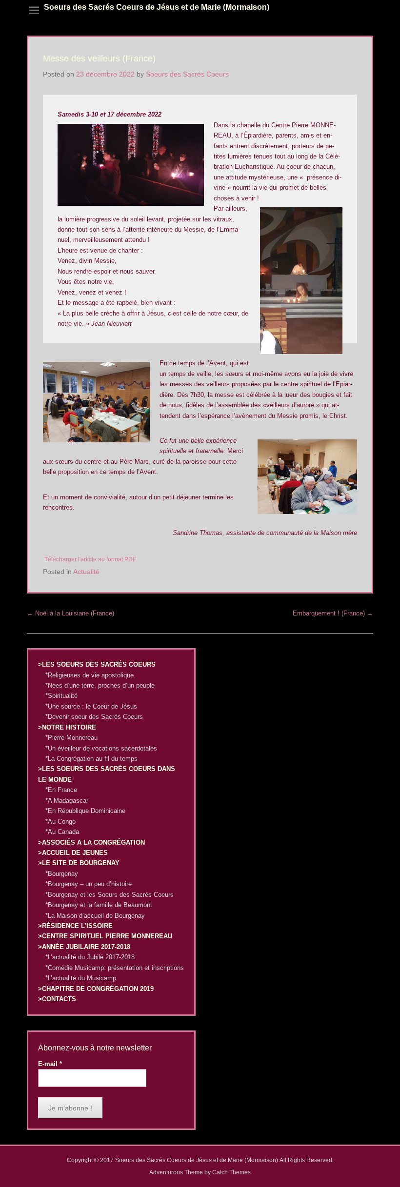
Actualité (86, 571)
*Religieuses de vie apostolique (89, 675)
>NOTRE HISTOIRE (67, 727)
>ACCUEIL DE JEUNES (73, 852)
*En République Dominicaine (85, 810)
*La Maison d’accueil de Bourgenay (95, 915)
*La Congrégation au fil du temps (91, 758)
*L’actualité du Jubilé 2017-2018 (90, 957)
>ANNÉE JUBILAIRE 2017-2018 (84, 946)
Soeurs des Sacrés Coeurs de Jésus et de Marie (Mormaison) (156, 7)
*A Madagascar (66, 800)
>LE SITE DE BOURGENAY (79, 863)
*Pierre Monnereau (71, 737)
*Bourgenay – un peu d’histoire (88, 884)
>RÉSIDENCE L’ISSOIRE (75, 926)
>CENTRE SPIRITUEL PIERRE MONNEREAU (105, 936)
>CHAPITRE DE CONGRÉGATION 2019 (96, 988)
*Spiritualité (61, 695)
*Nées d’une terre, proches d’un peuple (100, 685)
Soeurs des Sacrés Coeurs (187, 74)
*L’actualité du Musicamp (80, 978)
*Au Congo (60, 821)
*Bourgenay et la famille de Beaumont (98, 905)
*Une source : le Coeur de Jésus (91, 706)
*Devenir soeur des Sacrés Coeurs (94, 716)
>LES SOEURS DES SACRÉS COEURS (97, 664)
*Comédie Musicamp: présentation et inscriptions (114, 967)
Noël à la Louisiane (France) (70, 613)
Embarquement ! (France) (333, 613)
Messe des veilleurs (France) (99, 58)
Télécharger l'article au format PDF (90, 559)
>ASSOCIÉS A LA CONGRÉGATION (91, 842)
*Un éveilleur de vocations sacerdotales (101, 748)
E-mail (50, 1064)
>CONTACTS (57, 999)
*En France (61, 789)
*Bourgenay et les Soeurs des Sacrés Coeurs (109, 894)
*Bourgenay (61, 873)
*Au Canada (62, 831)
